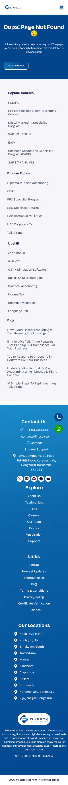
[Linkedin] (27, 479)
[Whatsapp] (58, 429)
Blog (10, 320)
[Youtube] (48, 479)
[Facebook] (41, 479)
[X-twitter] (20, 479)
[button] (61, 7)
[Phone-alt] (58, 417)
